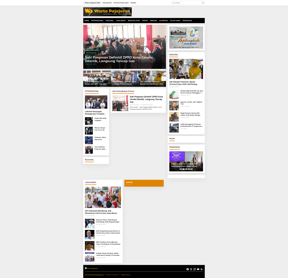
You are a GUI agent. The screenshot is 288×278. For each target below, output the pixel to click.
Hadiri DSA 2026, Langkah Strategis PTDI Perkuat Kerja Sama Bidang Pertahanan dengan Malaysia (100, 119)
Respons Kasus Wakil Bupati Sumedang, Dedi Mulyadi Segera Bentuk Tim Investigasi (108, 221)
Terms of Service (112, 275)
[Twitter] (191, 269)
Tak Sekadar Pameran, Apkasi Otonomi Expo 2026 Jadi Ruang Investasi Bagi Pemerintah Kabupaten (124, 82)
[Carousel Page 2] (183, 169)
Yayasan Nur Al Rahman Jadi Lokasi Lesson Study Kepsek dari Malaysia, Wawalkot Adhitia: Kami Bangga (185, 165)
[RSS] (201, 269)
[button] (203, 3)
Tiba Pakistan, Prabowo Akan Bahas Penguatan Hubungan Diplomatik (99, 148)
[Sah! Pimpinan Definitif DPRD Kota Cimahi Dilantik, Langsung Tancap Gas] (152, 109)
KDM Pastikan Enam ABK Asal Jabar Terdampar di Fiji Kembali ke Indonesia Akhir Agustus (108, 243)
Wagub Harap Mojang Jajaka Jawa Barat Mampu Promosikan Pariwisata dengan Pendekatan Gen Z (108, 254)
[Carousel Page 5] (191, 169)
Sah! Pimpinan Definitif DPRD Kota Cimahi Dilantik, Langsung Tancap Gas (118, 59)
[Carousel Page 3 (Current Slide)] (186, 169)
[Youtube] (198, 269)
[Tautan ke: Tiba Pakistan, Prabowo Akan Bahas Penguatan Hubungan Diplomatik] (89, 150)
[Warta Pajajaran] (107, 12)
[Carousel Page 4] (189, 169)
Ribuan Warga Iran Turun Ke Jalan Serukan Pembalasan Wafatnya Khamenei (99, 129)
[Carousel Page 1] (181, 169)
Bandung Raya (91, 53)
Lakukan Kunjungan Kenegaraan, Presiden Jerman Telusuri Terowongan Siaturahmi (95, 112)
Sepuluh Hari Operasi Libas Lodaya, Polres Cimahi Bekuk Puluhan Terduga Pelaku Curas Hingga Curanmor (96, 82)
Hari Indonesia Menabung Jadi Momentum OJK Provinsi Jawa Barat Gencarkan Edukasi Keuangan (101, 212)
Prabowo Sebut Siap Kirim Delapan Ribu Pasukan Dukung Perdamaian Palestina (100, 138)
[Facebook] (187, 269)
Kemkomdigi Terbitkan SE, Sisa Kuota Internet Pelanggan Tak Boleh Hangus (151, 82)
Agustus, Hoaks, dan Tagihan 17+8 (191, 103)
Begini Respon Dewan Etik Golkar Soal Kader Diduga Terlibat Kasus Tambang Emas (191, 114)
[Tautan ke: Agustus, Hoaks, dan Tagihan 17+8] (174, 105)
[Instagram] (194, 269)
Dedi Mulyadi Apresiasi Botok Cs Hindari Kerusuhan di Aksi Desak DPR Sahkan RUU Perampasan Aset (108, 232)
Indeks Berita (125, 275)
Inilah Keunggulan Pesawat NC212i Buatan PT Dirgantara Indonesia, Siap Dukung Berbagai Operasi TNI (191, 125)
